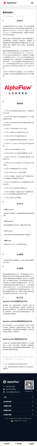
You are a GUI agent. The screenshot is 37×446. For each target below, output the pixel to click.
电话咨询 (7, 443)
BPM (11, 178)
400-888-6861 (10, 386)
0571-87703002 (11, 389)
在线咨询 (31, 443)
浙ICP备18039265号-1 (27, 418)
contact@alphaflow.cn (13, 392)
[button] (32, 3)
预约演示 (19, 443)
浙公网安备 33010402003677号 (20, 420)
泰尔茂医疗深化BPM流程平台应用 (17, 364)
